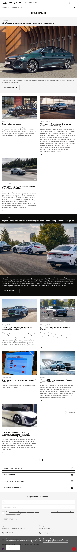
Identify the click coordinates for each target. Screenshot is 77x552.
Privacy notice (72, 412)
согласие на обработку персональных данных (24, 512)
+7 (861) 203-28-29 (9, 532)
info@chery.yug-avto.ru (48, 532)
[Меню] (74, 3)
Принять (11, 547)
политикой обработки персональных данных (55, 542)
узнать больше (9, 87)
